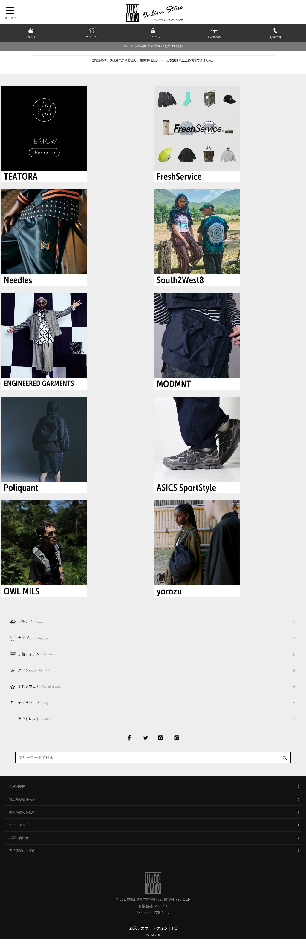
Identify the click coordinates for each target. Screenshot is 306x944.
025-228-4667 (158, 913)
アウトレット (34, 719)
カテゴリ (33, 638)
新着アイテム (36, 654)
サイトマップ (19, 825)
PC (174, 928)
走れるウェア (40, 686)
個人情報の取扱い (22, 812)
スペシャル (33, 670)
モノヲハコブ (33, 703)
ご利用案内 (17, 786)
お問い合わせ (19, 838)
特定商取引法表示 (22, 799)
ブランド (31, 622)
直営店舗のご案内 (22, 850)
